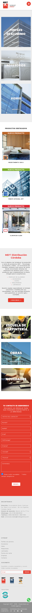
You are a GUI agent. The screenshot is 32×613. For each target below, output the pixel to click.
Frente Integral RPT (16, 199)
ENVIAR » (16, 484)
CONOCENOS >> (16, 300)
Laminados (4, 551)
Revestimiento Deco (16, 162)
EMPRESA (4, 609)
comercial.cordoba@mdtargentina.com (17, 517)
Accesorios (4, 544)
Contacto (4, 558)
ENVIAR (27, 572)
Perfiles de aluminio (7, 541)
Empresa (4, 555)
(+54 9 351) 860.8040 (15, 513)
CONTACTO (4, 611)
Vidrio (3, 546)
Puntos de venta (6, 553)
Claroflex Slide (16, 235)
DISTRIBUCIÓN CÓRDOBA (18, 609)
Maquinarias (5, 548)
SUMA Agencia (16, 606)
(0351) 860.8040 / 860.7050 (17, 515)
